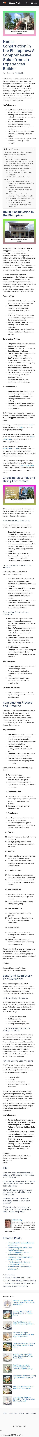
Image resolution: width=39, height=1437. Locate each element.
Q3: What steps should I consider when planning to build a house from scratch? (21, 195)
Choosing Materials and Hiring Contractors (15, 156)
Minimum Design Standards (17, 170)
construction (7, 439)
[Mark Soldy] (8, 1227)
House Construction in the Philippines (18, 152)
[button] (26, 3)
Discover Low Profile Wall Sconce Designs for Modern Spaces (23, 1313)
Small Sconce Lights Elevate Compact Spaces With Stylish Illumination (23, 1302)
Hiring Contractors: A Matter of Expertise (21, 161)
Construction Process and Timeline (17, 166)
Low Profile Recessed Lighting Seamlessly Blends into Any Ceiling (24, 1345)
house (31, 425)
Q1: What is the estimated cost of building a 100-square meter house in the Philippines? (21, 183)
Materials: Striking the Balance (18, 159)
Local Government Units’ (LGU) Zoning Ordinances (20, 173)
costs (21, 427)
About (27, 1413)
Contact (33, 1413)
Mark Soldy (17, 1220)
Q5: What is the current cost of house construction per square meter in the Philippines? (20, 204)
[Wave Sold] (4, 3)
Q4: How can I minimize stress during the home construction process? (21, 199)
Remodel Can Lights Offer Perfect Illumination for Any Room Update (23, 1356)
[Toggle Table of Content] (32, 149)
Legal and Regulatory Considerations (18, 168)
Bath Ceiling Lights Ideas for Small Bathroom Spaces (23, 1387)
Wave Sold (15, 3)
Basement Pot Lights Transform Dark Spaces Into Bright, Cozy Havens (23, 1335)
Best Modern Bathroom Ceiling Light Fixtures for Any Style (24, 1377)
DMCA (5, 1413)
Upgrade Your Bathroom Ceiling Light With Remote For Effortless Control (24, 1399)
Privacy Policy (13, 1413)
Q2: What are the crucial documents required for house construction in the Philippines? (20, 190)
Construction (10, 1275)
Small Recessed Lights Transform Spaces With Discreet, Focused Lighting (22, 1367)
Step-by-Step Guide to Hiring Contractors (21, 163)
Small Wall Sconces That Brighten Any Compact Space (23, 1323)
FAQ (6, 179)
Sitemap (21, 1413)
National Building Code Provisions (19, 177)
